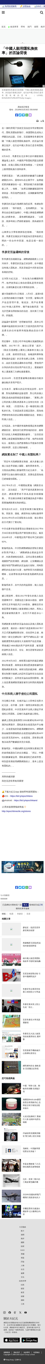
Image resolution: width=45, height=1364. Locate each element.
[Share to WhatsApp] (26, 115)
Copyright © (8, 1354)
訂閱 (41, 905)
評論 (22, 1262)
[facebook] (10, 1312)
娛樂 (22, 1296)
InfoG (22, 1250)
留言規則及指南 (4, 898)
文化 (22, 1277)
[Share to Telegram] (23, 115)
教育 (22, 1292)
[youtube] (25, 1312)
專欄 (22, 1254)
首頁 (3, 27)
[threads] (15, 1312)
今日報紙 (22, 1227)
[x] (20, 1312)
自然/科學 (22, 1281)
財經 (22, 1246)
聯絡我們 (17, 1352)
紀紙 (22, 1285)
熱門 (29, 27)
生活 (22, 1269)
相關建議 (7, 1352)
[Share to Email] (30, 115)
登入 (25, 905)
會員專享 (14, 27)
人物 (22, 1265)
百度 (28, 914)
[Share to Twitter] (20, 115)
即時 (23, 27)
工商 (22, 1304)
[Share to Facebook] (16, 115)
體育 (22, 1289)
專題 (22, 1258)
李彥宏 (20, 914)
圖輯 (22, 1300)
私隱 (11, 914)
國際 (22, 1242)
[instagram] (4, 1312)
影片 (22, 1231)
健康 (22, 1273)
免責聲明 (27, 1352)
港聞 (36, 27)
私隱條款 (36, 1352)
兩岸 (43, 27)
